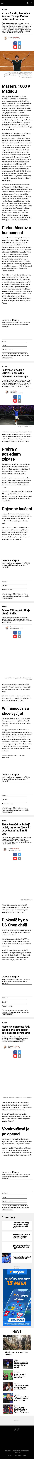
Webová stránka (7, 349)
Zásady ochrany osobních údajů (20, 1450)
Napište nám (17, 1452)
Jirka (15, 391)
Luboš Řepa (16, 37)
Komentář (5, 327)
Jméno (4, 341)
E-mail (4, 345)
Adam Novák (15, 848)
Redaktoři (7, 1450)
